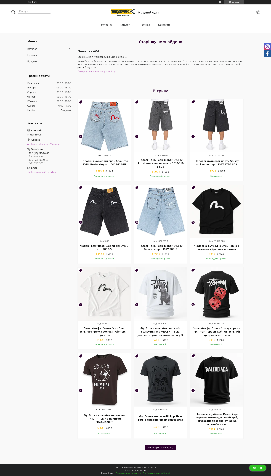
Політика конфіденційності (156, 473)
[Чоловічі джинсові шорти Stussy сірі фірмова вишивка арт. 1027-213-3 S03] (160, 125)
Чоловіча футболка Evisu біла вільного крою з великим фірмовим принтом (104, 331)
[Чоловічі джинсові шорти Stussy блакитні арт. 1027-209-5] (160, 211)
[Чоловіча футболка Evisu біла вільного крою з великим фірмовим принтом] (104, 294)
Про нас (144, 24)
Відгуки (32, 61)
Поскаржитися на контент (129, 473)
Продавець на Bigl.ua (135, 470)
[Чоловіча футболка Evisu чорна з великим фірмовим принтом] (216, 211)
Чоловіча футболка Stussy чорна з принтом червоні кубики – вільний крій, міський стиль (216, 331)
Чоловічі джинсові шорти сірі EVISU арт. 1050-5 (104, 247)
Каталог (125, 24)
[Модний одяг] (123, 12)
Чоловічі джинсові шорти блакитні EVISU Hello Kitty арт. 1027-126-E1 (104, 163)
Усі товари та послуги (159, 447)
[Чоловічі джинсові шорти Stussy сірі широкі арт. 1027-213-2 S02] (216, 125)
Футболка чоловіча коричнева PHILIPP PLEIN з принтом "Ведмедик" (104, 418)
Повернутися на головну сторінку (96, 71)
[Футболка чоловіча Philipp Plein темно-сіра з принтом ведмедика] (160, 379)
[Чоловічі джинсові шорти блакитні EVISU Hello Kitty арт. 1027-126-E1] (104, 125)
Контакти (164, 24)
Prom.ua (152, 467)
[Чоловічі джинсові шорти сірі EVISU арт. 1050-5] (104, 211)
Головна (106, 24)
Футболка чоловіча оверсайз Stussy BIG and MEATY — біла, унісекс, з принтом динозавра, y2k (160, 331)
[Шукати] (13, 13)
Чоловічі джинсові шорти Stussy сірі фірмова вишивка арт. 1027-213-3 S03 (160, 163)
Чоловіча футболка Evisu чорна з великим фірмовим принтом (216, 247)
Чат (260, 467)
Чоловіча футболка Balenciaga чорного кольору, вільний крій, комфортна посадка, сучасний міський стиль (217, 419)
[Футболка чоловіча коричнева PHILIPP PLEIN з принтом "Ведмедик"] (104, 379)
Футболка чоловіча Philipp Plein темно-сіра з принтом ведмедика (160, 418)
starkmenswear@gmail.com (42, 172)
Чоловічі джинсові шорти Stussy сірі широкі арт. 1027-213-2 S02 (217, 163)
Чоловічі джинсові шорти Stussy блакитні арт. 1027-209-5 (160, 247)
